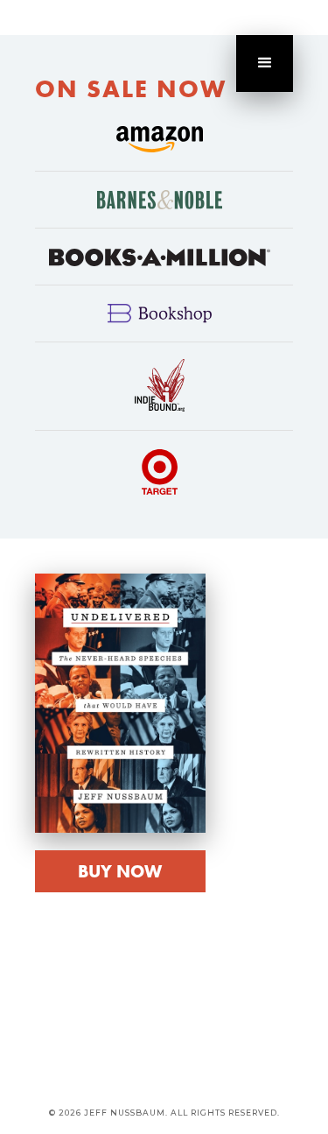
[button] (264, 63)
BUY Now (120, 871)
